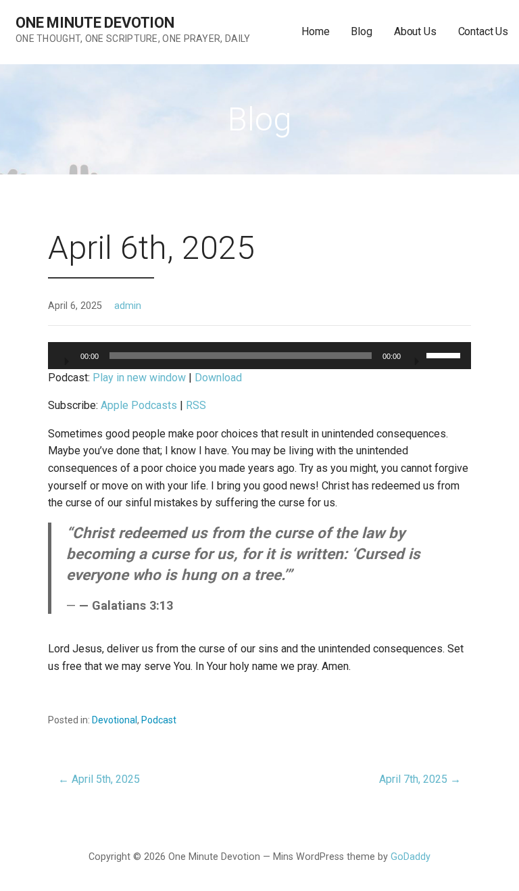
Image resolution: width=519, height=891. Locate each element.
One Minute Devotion (95, 22)
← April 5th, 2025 (99, 779)
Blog (361, 31)
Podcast (158, 720)
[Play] (65, 357)
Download (218, 377)
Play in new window (139, 377)
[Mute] (415, 357)
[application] (259, 355)
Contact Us (483, 31)
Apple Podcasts (139, 405)
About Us (415, 31)
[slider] (445, 354)
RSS (196, 405)
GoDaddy (410, 857)
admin (127, 306)
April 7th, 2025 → (420, 779)
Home (315, 31)
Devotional (114, 720)
